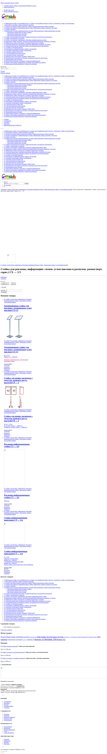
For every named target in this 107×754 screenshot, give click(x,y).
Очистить (3, 630)
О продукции (8, 720)
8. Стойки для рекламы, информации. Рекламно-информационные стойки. (25, 40)
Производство (8, 718)
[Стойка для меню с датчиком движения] (13, 658)
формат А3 (39, 639)
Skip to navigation (5, 3)
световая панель (92, 637)
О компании (7, 121)
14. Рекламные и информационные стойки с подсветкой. (20, 49)
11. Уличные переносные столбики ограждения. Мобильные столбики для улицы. (27, 44)
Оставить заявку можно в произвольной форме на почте (20, 5)
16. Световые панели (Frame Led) (13, 52)
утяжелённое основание (15, 639)
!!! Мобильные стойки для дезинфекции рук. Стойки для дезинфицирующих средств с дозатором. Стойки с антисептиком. (39, 23)
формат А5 (60, 639)
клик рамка (41, 637)
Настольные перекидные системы (17, 34)
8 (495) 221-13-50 (9, 10)
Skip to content (15, 3)
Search (6, 182)
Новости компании (9, 717)
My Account (7, 185)
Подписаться (20, 686)
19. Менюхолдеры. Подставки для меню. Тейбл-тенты (19, 56)
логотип (66, 637)
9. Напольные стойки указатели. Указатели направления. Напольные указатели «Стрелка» (30, 41)
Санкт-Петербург (9, 732)
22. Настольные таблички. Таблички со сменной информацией (22, 61)
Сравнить (3, 278)
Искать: (6, 183)
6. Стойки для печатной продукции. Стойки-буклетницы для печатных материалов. (28, 37)
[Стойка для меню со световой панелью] (12, 652)
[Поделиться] (3, 751)
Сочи (5, 731)
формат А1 (25, 639)
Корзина (6, 742)
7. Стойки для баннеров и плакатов (14, 38)
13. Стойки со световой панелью (13, 47)
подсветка (73, 637)
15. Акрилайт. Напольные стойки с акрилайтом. (18, 50)
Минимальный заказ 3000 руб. (12, 125)
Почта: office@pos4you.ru (11, 11)
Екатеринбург (8, 726)
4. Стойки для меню (9, 29)
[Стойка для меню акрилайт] (9, 646)
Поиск (26, 183)
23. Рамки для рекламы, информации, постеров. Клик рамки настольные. (25, 62)
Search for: (3, 67)
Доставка (6, 122)
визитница (26, 637)
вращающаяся (33, 637)
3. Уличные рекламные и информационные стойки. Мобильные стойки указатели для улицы (30, 28)
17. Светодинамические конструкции (14, 53)
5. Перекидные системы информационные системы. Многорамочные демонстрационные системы (32, 31)
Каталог (6, 704)
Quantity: (3, 290)
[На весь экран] (4, 751)
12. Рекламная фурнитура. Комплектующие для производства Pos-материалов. (26, 46)
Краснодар (7, 728)
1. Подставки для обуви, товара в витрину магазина (19, 25)
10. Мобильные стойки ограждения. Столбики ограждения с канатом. (24, 43)
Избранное (4, 277)
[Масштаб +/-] (6, 751)
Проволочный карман (8, 637)
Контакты (7, 124)
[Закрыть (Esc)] (1, 751)
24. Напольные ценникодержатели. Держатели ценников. (20, 64)
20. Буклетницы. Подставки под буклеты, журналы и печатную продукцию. (26, 58)
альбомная (19, 637)
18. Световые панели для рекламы (14, 55)
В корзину (3, 292)
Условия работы (8, 706)
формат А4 (50, 639)
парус (69, 637)
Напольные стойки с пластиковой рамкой (60, 189)
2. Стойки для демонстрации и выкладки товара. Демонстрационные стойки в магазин (29, 26)
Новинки (6, 715)
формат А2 (30, 639)
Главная (6, 119)
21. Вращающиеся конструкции (13, 59)
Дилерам (6, 714)
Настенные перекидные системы (16, 35)
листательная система (55, 637)
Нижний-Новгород (9, 729)
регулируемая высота (82, 637)
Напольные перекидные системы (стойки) (19, 32)
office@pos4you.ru (9, 7)
